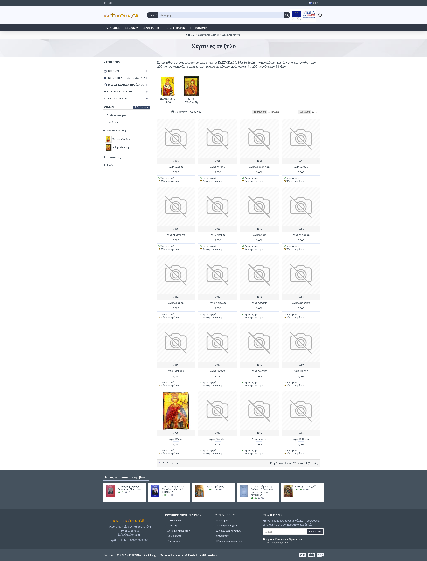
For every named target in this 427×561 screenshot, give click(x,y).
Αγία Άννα (259, 234)
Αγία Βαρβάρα (176, 370)
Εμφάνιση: (305, 111)
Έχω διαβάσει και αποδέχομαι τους (284, 541)
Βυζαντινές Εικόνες (208, 34)
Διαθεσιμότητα (116, 115)
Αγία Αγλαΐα (217, 166)
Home (191, 35)
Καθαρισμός (143, 107)
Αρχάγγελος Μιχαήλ (306, 486)
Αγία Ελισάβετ (217, 439)
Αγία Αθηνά (301, 166)
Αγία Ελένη (175, 439)
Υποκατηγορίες (116, 130)
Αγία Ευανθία (259, 439)
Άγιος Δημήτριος (215, 486)
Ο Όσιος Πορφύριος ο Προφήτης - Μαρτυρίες (129, 488)
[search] (287, 15)
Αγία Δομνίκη (259, 370)
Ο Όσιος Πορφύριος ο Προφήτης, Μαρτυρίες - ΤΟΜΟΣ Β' (174, 489)
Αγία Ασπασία (259, 302)
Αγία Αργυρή (176, 302)
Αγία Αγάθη (176, 166)
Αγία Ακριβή (217, 234)
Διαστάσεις (114, 157)
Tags (110, 165)
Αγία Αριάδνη (218, 302)
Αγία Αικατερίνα (175, 234)
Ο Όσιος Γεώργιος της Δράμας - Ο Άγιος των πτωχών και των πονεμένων (262, 490)
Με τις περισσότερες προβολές (126, 477)
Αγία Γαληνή (217, 370)
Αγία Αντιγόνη (301, 234)
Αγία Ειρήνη (301, 370)
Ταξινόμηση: (260, 111)
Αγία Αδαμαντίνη (259, 166)
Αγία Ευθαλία (301, 439)
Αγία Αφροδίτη (301, 302)
